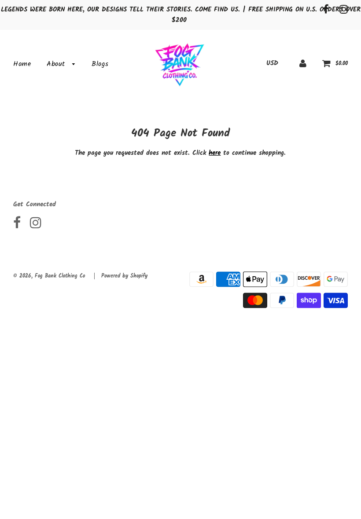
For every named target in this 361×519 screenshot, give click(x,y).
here (215, 153)
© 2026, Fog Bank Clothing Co (49, 276)
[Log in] (302, 63)
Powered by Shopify (124, 276)
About (57, 63)
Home (22, 63)
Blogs (100, 63)
